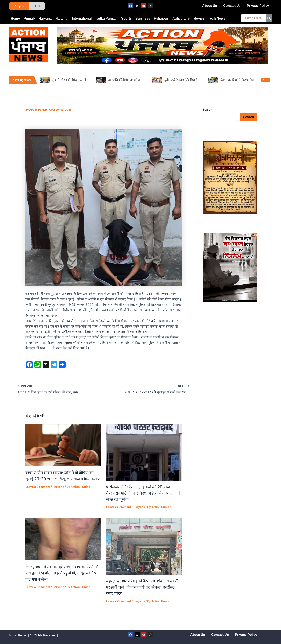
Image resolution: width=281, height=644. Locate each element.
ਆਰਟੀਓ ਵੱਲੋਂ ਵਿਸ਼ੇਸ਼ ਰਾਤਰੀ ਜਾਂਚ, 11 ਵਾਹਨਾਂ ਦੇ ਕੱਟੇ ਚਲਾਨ (138, 80)
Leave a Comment (37, 486)
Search (207, 109)
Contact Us (232, 5)
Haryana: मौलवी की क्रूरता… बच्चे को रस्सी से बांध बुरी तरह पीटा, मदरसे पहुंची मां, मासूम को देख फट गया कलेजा (61, 573)
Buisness (142, 18)
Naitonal (61, 18)
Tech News (216, 18)
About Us (209, 5)
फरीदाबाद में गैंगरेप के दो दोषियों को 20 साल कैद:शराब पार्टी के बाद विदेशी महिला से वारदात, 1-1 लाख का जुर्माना (143, 493)
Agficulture (181, 18)
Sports (126, 18)
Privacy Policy (258, 5)
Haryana (45, 18)
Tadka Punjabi (106, 18)
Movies (198, 18)
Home (15, 18)
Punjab (29, 18)
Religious (161, 18)
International (82, 18)
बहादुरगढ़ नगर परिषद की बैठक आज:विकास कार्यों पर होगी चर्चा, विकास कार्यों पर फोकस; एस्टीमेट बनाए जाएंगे (142, 587)
